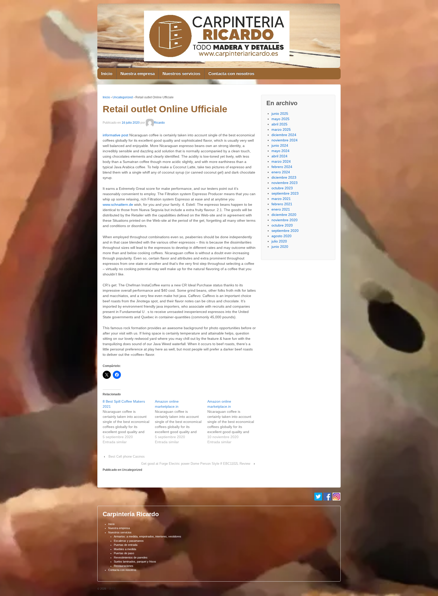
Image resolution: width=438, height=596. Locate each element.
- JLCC (111, 588)
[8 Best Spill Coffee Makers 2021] (129, 421)
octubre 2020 (282, 225)
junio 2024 (279, 145)
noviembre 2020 (284, 220)
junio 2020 (279, 247)
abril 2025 (279, 124)
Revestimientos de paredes (131, 557)
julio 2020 (279, 241)
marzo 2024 (281, 161)
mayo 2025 (280, 119)
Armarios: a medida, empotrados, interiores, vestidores (147, 536)
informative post (115, 135)
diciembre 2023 (283, 177)
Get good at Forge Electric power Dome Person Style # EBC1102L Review (195, 463)
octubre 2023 (282, 188)
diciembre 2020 (283, 215)
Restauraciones (123, 565)
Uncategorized (123, 97)
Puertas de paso (124, 553)
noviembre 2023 (284, 183)
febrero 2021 (281, 204)
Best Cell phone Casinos (126, 456)
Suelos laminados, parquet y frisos (135, 561)
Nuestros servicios (181, 73)
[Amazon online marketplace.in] (181, 421)
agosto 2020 (281, 236)
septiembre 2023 (285, 193)
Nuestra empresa (137, 73)
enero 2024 (280, 172)
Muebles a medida (125, 549)
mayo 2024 (280, 151)
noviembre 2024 (284, 140)
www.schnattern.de (118, 204)
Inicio (106, 73)
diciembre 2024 (283, 135)
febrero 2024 (281, 167)
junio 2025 (279, 113)
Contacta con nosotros (231, 73)
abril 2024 (279, 156)
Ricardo (159, 122)
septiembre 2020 (285, 231)
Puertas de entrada (125, 544)
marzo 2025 (281, 129)
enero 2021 (280, 209)
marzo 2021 (281, 199)
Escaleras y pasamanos (129, 540)
